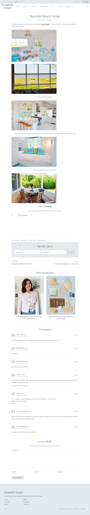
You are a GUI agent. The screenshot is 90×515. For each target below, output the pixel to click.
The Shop (85, 1)
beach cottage (16, 240)
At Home (9, 1)
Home (17, 6)
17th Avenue (82, 508)
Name (14, 472)
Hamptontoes (20, 348)
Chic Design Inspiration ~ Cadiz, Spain (66, 263)
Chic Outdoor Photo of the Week (22, 263)
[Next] (73, 295)
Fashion (49, 20)
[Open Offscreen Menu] (87, 6)
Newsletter (70, 6)
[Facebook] (78, 2)
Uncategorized (41, 240)
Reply (76, 335)
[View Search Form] (84, 6)
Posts (61, 6)
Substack (33, 6)
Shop (53, 6)
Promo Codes (44, 6)
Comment (15, 450)
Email (37, 472)
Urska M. (19, 374)
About (25, 6)
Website (60, 472)
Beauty (16, 1)
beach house (24, 240)
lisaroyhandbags (21, 426)
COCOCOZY (33, 240)
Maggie (18, 393)
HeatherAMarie (20, 361)
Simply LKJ (19, 334)
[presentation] (29, 295)
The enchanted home (22, 411)
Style (3, 1)
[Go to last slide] (17, 295)
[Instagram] (77, 2)
